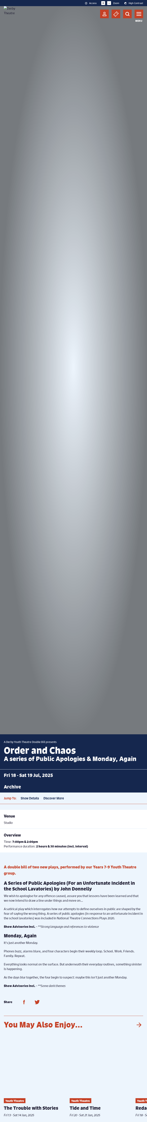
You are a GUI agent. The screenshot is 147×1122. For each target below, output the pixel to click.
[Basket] (116, 14)
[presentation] (138, 1024)
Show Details (30, 798)
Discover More (53, 798)
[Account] (104, 14)
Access (93, 3)
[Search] (127, 14)
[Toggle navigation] (139, 14)
